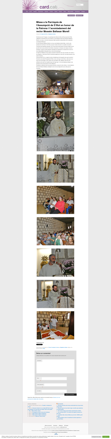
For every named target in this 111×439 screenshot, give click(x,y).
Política (35, 11)
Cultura (51, 11)
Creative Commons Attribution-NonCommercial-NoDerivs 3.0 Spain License (65, 430)
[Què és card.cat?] (48, 425)
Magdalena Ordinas (52, 34)
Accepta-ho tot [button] (106, 436)
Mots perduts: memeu (36, 410)
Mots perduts (70, 11)
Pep (29, 410)
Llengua (83, 11)
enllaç (44, 348)
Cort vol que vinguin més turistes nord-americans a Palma (69, 410)
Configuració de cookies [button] (96, 436)
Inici (27, 11)
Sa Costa (57, 347)
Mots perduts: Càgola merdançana (39, 413)
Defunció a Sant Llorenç (40, 416)
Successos (40, 11)
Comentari (39, 360)
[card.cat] (48, 7)
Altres (65, 11)
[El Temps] (66, 425)
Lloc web (38, 390)
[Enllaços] (61, 425)
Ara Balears (60, 403)
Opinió (56, 11)
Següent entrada (79, 15)
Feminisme (77, 11)
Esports (46, 11)
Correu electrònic (40, 385)
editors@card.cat (63, 427)
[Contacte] (55, 425)
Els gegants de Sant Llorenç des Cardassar (41, 412)
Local (30, 11)
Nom (39, 378)
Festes (60, 11)
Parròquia (53, 347)
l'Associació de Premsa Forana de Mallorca (59, 432)
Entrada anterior (71, 15)
